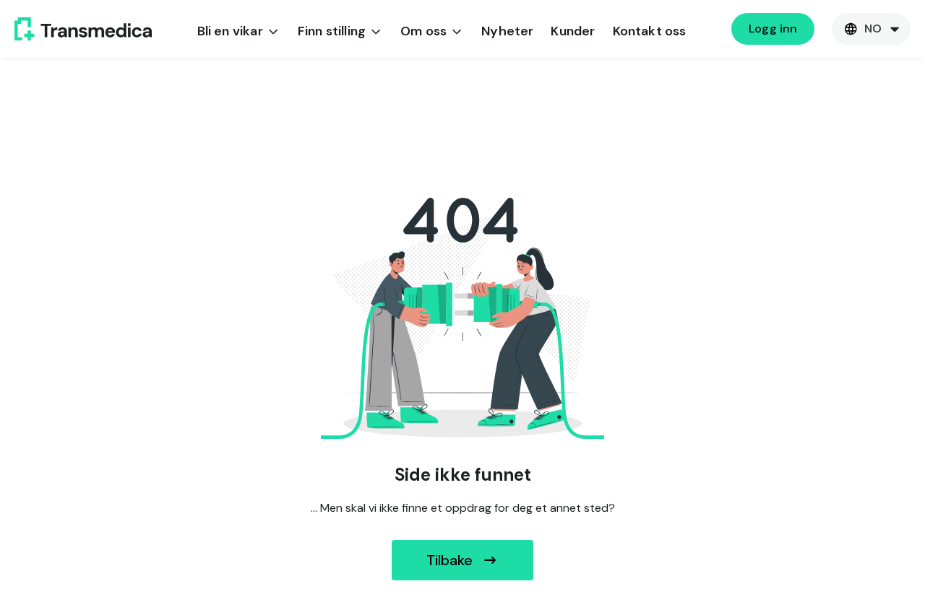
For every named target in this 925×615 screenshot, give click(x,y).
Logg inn (773, 28)
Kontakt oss (650, 31)
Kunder (573, 31)
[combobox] (871, 29)
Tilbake (449, 560)
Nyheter (507, 31)
